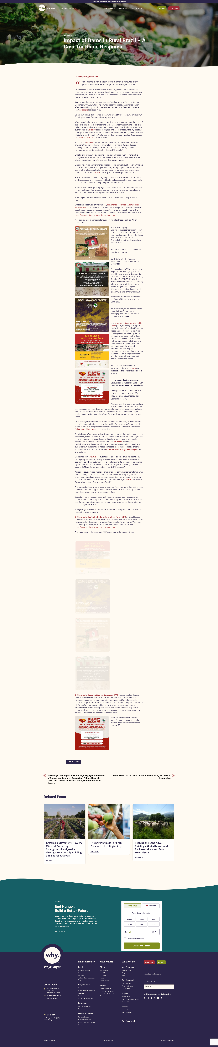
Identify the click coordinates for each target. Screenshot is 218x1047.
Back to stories (73, 762)
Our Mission (104, 970)
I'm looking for (75, 7)
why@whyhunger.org (54, 995)
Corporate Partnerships (85, 998)
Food (80, 967)
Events (125, 1006)
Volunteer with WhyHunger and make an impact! (109, 1)
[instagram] (148, 998)
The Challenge (126, 983)
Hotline (80, 973)
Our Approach (128, 980)
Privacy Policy (108, 1040)
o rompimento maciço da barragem (122, 449)
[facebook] (145, 998)
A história (118, 441)
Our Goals (103, 975)
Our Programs (128, 967)
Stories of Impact (105, 989)
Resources (82, 1003)
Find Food (174, 8)
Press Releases (83, 1025)
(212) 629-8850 (52, 998)
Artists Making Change (107, 991)
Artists (80, 996)
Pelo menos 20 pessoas (85, 429)
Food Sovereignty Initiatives (130, 999)
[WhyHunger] (47, 7)
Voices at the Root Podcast (86, 1022)
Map (123, 975)
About (102, 967)
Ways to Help (84, 984)
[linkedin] (162, 998)
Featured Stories (83, 1017)
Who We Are (108, 8)
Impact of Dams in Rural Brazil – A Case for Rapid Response (105, 43)
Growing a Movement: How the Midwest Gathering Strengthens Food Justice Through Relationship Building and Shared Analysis (64, 849)
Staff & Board (104, 981)
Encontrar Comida (84, 970)
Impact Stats (126, 997)
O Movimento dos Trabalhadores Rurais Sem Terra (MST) (100, 517)
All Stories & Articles (84, 1020)
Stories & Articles (85, 1014)
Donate (162, 8)
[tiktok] (151, 998)
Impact (125, 993)
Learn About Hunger (84, 1006)
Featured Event (126, 1010)
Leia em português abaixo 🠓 (87, 76)
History (102, 978)
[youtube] (158, 998)
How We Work (126, 970)
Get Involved (137, 8)
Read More (50, 861)
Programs (125, 973)
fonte (128, 479)
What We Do (122, 8)
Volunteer (81, 993)
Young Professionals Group (86, 990)
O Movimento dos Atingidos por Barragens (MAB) (97, 695)
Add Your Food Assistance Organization (86, 979)
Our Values (103, 973)
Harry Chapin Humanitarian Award (109, 995)
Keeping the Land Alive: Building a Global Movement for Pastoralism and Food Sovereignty (151, 847)
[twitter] (155, 998)
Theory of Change (127, 986)
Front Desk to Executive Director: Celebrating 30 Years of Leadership (142, 776)
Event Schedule (126, 1012)
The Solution (126, 989)
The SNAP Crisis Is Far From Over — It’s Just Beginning (106, 844)
